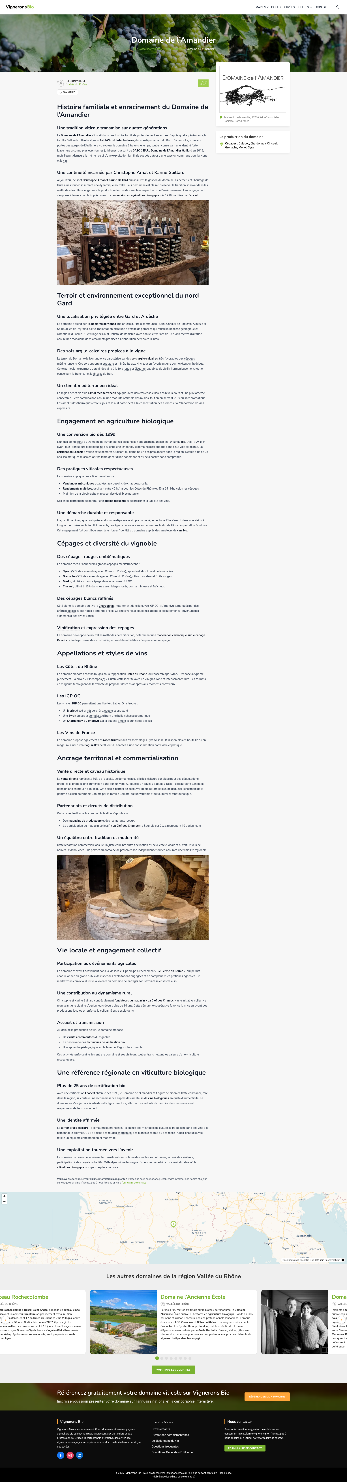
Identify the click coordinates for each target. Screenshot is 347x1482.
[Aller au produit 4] (171, 1358)
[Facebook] (60, 1455)
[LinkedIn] (79, 1455)
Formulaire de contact (245, 1448)
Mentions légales (176, 1473)
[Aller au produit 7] (185, 1358)
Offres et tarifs (161, 1429)
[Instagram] (70, 1455)
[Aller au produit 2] (161, 1358)
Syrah (251, 147)
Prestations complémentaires (170, 1435)
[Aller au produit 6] (180, 1358)
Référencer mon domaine (267, 1396)
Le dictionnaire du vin (165, 1440)
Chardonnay (258, 143)
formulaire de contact (134, 1182)
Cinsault (272, 143)
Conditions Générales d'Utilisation (173, 1452)
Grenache (231, 147)
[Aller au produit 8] (190, 1358)
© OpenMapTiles (305, 1259)
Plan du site (225, 1473)
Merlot (243, 147)
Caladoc (244, 143)
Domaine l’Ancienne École (192, 1297)
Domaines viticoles (266, 7)
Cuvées (289, 7)
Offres (303, 7)
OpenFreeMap (289, 1259)
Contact (322, 7)
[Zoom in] (4, 1196)
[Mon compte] (337, 7)
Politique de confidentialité (202, 1473)
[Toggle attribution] (343, 1260)
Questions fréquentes (165, 1446)
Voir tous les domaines (173, 1369)
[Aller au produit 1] (157, 1358)
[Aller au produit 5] (175, 1358)
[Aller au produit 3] (166, 1358)
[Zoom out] (4, 1201)
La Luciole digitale (184, 1476)
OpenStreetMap (332, 1259)
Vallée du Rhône (174, 49)
